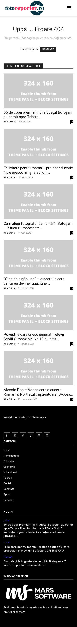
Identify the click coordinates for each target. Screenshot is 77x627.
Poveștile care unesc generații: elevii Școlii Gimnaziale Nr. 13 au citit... (34, 336)
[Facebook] (7, 436)
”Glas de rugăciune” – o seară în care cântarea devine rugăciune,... (34, 281)
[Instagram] (15, 436)
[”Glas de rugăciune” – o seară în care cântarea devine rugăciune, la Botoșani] (38, 257)
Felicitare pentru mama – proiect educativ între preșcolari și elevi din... (38, 170)
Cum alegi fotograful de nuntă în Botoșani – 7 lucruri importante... (38, 225)
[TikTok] (23, 436)
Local (7, 520)
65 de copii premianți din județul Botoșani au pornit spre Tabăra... (38, 114)
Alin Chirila (10, 121)
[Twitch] (31, 436)
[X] (39, 436)
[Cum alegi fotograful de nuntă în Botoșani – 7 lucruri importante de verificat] (38, 201)
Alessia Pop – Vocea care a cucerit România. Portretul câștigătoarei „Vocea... (38, 392)
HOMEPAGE (48, 49)
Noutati (8, 557)
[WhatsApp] (47, 436)
